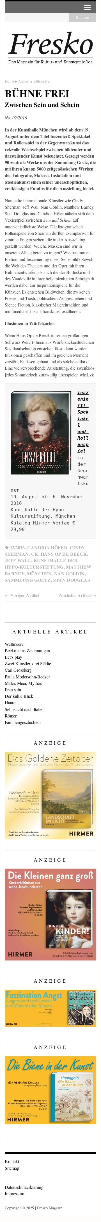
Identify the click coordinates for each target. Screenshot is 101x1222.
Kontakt (12, 1161)
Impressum (14, 1193)
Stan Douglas (71, 580)
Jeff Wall (18, 560)
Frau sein (13, 689)
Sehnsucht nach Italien (25, 709)
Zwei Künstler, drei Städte (28, 663)
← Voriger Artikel (22, 595)
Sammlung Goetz (28, 580)
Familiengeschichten (23, 722)
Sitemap (12, 1168)
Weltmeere (14, 644)
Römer (11, 716)
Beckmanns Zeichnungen (27, 650)
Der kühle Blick (19, 696)
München (39, 573)
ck (34, 554)
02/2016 (17, 547)
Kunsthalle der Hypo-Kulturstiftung (41, 563)
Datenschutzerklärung (24, 1187)
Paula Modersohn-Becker (27, 677)
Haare (10, 702)
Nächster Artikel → (77, 595)
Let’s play (13, 657)
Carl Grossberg (18, 670)
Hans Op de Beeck (64, 554)
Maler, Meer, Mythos (23, 683)
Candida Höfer (47, 547)
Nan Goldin (69, 573)
